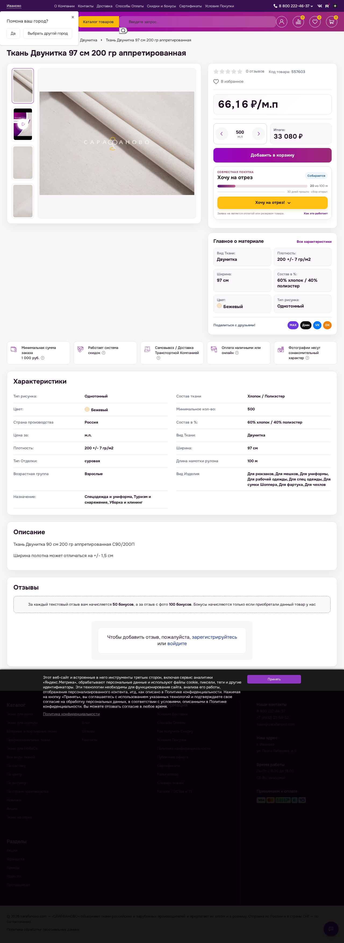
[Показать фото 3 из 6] (23, 201)
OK (327, 325)
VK (317, 325)
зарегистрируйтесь (214, 637)
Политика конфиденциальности (71, 713)
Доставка (104, 6)
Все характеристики (314, 241)
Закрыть (333, 939)
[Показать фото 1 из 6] (23, 85)
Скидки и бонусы (161, 6)
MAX (293, 325)
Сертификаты (190, 6)
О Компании (64, 6)
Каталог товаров (98, 21)
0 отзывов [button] (255, 71)
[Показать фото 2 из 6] (23, 162)
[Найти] (123, 30)
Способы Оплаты (130, 6)
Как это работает (316, 213)
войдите (177, 643)
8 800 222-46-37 (294, 5)
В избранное (232, 81)
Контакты (86, 6)
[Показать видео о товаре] (23, 124)
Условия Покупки (219, 6)
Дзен (305, 325)
